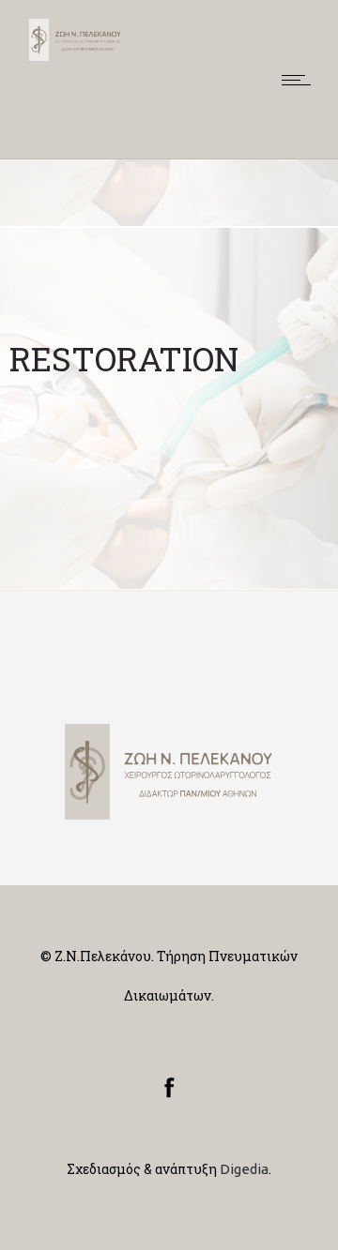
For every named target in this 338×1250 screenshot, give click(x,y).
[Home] (75, 56)
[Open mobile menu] (300, 79)
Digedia (244, 1169)
